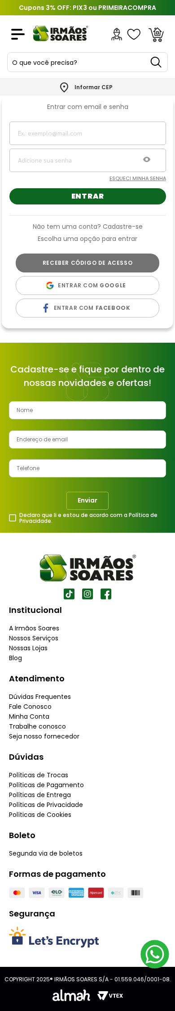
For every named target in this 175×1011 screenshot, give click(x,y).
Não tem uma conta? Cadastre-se (88, 226)
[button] (146, 160)
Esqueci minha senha (137, 178)
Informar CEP (93, 87)
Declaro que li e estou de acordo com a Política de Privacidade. (88, 518)
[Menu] (17, 34)
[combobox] (87, 62)
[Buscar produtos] (156, 62)
